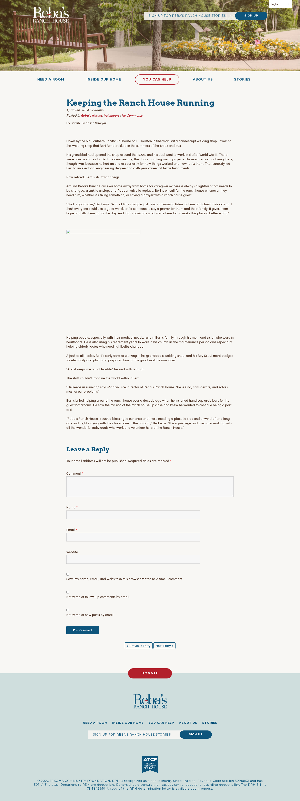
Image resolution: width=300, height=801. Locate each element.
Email (71, 529)
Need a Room (50, 79)
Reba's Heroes (91, 115)
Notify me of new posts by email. (90, 614)
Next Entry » (164, 645)
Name (72, 507)
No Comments (132, 115)
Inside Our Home (104, 79)
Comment (74, 473)
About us (203, 79)
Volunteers (111, 115)
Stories (242, 79)
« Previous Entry (138, 645)
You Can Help (157, 79)
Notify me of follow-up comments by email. (98, 596)
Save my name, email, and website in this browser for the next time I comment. (124, 579)
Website (72, 552)
